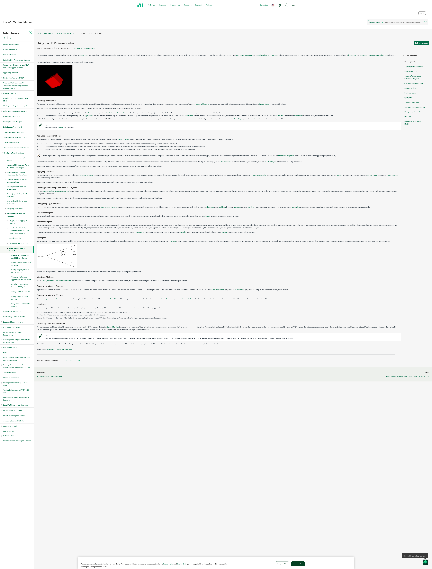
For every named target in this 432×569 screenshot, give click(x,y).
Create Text (189, 115)
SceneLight (296, 207)
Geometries (92, 113)
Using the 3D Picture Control (17, 249)
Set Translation (226, 161)
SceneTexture (372, 175)
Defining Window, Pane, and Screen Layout (16, 187)
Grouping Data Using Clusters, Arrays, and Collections (16, 340)
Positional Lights (410, 93)
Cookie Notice (182, 564)
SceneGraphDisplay (217, 289)
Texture (339, 175)
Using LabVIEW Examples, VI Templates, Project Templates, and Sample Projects (15, 85)
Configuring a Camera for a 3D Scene (21, 263)
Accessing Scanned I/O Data (13, 421)
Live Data (407, 116)
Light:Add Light (140, 232)
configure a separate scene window (55, 298)
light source (352, 55)
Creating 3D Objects (411, 61)
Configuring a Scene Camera (414, 107)
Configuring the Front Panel (14, 132)
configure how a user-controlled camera (57, 280)
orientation (240, 55)
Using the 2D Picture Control (19, 243)
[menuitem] (152, 5)
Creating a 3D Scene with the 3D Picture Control (20, 256)
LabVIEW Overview (10, 49)
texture (60, 127)
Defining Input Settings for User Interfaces (18, 195)
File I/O (5, 352)
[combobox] (395, 22)
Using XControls (15, 238)
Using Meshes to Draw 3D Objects (20, 304)
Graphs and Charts (10, 347)
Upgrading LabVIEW (10, 72)
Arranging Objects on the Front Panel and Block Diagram (18, 166)
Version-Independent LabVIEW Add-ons (16, 391)
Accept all (298, 563)
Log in (422, 13)
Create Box (110, 113)
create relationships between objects (56, 191)
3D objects (83, 55)
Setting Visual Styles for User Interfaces (17, 202)
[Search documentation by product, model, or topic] (425, 22)
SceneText (279, 115)
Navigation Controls (11, 142)
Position (224, 232)
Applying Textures (410, 71)
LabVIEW (78, 48)
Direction (207, 216)
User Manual (90, 48)
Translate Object (270, 161)
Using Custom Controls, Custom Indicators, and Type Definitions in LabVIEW (19, 230)
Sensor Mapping (113, 327)
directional (210, 207)
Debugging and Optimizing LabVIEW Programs (16, 398)
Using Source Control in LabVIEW (15, 111)
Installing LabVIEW (10, 93)
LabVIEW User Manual (11, 44)
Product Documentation (45, 33)
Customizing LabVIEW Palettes (14, 316)
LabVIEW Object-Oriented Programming (12, 333)
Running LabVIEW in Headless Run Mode (15, 99)
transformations (137, 118)
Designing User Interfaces (14, 153)
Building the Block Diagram (12, 121)
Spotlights (408, 97)
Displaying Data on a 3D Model (412, 122)
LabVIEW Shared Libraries (12, 410)
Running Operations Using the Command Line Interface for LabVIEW (16, 366)
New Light (250, 207)
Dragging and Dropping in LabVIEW (18, 221)
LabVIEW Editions (9, 54)
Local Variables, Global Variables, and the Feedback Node (16, 358)
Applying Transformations (413, 66)
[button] (382, 22)
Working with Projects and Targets (15, 106)
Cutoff (173, 241)
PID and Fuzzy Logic (10, 426)
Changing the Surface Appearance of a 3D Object (21, 278)
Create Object (264, 104)
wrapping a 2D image (85, 175)
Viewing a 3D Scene (411, 102)
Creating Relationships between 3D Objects (19, 285)
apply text (88, 115)
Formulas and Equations (11, 327)
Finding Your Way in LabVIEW (13, 78)
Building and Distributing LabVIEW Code (15, 383)
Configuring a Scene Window (414, 111)
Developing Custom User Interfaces (16, 214)
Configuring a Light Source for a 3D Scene (20, 270)
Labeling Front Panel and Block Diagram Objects (18, 180)
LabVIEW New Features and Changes (16, 60)
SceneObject (238, 118)
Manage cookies (282, 563)
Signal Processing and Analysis (14, 415)
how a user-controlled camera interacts (374, 55)
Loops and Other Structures (13, 322)
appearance (249, 55)
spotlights (237, 207)
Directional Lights (410, 88)
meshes (182, 113)
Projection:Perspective (286, 155)
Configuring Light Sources (413, 83)
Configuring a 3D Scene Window (19, 297)
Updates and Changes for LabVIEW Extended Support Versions (16, 66)
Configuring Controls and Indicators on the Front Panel (17, 173)
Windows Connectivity (11, 377)
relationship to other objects (267, 55)
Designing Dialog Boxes (15, 208)
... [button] (76, 33)
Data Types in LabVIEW (11, 116)
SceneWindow (240, 289)
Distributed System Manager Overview (17, 440)
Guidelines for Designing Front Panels (17, 159)
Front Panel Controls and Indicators (16, 147)
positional (222, 207)
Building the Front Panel (12, 127)
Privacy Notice (168, 564)
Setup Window (115, 298)
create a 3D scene (202, 104)
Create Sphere (122, 113)
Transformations (123, 139)
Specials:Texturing (259, 175)
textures (150, 118)
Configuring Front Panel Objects (15, 137)
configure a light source (108, 207)
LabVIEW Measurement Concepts (15, 405)
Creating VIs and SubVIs (12, 311)
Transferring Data (9, 372)
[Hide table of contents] (30, 32)
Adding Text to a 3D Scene (20, 291)
